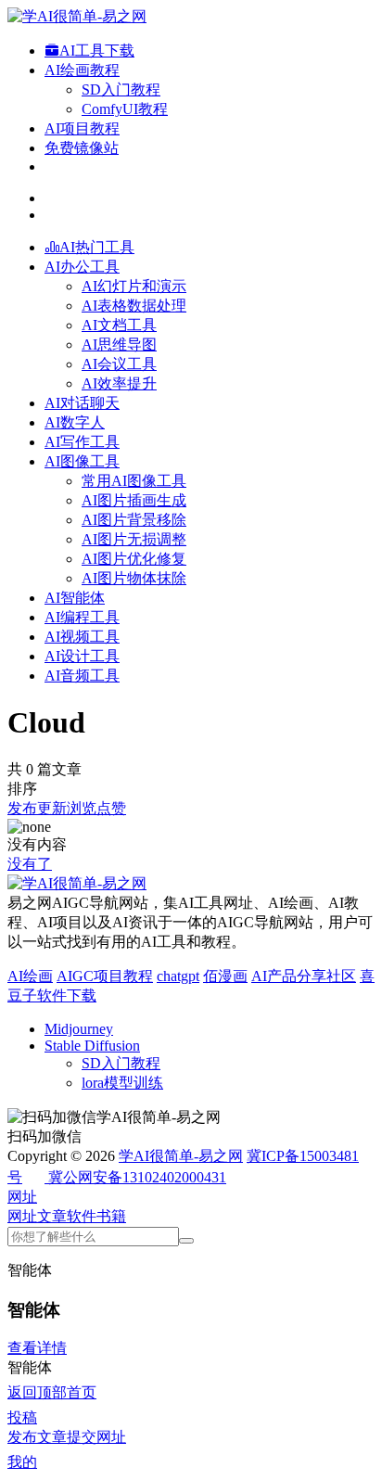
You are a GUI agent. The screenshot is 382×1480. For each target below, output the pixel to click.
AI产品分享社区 (303, 976)
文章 (52, 1216)
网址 (22, 1216)
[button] (22, 1197)
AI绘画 (30, 976)
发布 (22, 808)
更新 (52, 808)
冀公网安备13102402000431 (137, 1177)
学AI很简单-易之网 (181, 1156)
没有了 (29, 864)
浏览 (81, 808)
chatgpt (178, 976)
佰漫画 (225, 976)
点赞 (111, 808)
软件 (81, 1216)
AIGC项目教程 (105, 976)
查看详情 (37, 1348)
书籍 (111, 1216)
